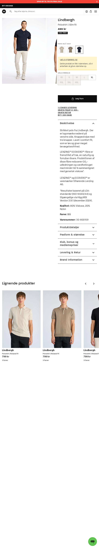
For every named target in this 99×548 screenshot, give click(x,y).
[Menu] (95, 11)
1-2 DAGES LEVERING (9, 6)
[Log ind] (86, 11)
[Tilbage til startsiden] (4, 11)
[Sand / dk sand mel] (70, 50)
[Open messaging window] (92, 541)
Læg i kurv (79, 99)
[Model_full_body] (24, 51)
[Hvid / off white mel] (62, 50)
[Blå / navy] (79, 50)
